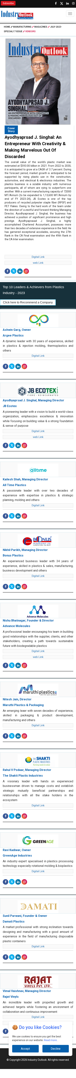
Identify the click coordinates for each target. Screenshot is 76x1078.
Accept (25, 1048)
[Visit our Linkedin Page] (67, 3)
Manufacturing (22, 27)
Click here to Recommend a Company (28, 302)
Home (7, 27)
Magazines (40, 27)
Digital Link (38, 257)
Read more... (51, 1040)
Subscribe (8, 3)
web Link (38, 262)
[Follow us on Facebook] (55, 3)
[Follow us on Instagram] (73, 3)
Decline (56, 1048)
